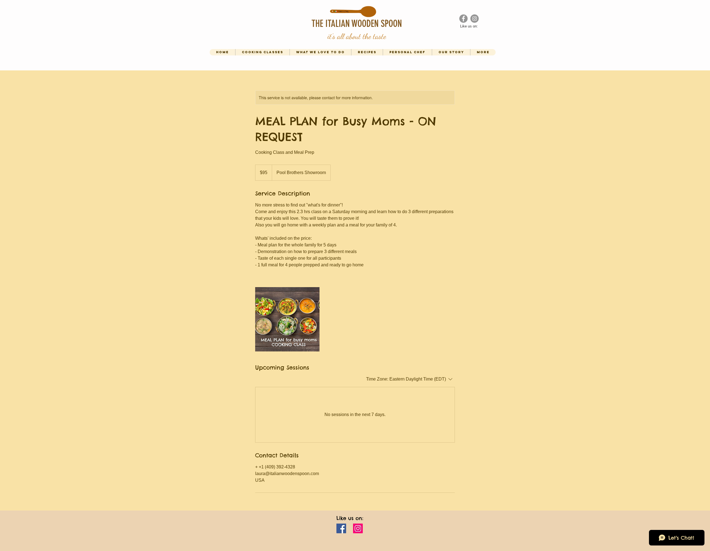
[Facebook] (341, 528)
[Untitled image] (287, 319)
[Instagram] (358, 528)
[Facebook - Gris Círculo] (463, 18)
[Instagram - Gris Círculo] (474, 18)
